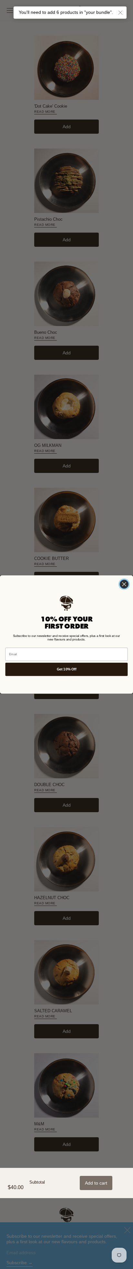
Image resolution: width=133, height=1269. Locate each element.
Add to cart (96, 1183)
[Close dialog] (124, 584)
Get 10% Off (66, 669)
